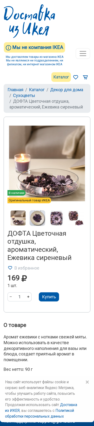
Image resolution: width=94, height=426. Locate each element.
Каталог (61, 76)
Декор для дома (66, 89)
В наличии (16, 193)
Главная (15, 89)
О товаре (15, 325)
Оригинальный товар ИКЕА (29, 200)
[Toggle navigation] (83, 53)
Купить (49, 296)
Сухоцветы (24, 95)
